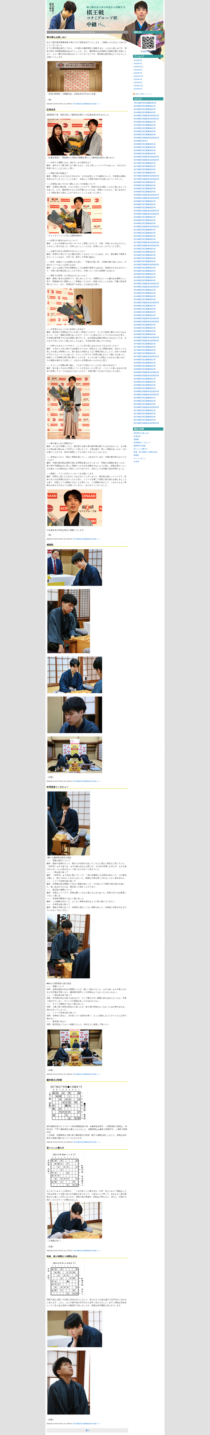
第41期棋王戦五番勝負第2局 (144, 233)
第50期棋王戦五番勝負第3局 (144, 404)
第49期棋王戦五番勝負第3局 (144, 385)
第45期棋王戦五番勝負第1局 (144, 306)
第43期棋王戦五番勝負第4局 (144, 277)
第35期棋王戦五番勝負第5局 (144, 134)
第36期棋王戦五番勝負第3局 (144, 150)
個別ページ (97, 104)
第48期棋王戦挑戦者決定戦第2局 (146, 375)
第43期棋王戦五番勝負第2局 (144, 271)
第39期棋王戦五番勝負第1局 (144, 201)
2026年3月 (138, 60)
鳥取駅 (136, 455)
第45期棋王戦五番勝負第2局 (144, 309)
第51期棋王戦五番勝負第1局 (144, 410)
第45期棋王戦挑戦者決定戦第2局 (146, 322)
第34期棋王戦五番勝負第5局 (144, 112)
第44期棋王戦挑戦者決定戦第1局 (146, 302)
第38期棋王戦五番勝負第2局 (144, 185)
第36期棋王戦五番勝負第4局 (144, 153)
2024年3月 (138, 79)
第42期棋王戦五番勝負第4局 (144, 258)
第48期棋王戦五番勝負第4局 (144, 369)
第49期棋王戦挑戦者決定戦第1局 (146, 391)
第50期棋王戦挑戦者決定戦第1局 (146, 407)
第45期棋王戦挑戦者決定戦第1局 (146, 318)
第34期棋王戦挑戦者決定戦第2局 (146, 119)
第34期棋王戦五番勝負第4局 (144, 109)
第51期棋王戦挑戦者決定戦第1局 (146, 423)
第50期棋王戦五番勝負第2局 (144, 401)
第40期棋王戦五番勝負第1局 (144, 217)
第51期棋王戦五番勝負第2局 (144, 413)
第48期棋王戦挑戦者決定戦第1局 (146, 372)
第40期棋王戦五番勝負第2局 (144, 220)
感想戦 (50, 545)
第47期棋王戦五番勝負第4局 (144, 353)
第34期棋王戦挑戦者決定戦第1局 (146, 115)
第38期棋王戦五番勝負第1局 (144, 182)
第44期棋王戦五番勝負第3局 (144, 296)
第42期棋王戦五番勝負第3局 (144, 255)
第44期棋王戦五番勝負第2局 (144, 293)
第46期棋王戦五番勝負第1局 (144, 325)
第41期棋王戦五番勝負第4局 (144, 239)
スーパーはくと (140, 458)
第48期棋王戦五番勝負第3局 (144, 366)
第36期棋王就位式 (141, 141)
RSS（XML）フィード (144, 94)
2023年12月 (138, 86)
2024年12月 (138, 76)
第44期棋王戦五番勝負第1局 (144, 290)
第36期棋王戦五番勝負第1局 (144, 144)
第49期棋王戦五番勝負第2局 (144, 382)
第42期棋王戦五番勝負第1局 (144, 249)
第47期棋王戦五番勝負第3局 (144, 350)
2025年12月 (138, 67)
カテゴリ (138, 99)
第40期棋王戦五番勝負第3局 (144, 223)
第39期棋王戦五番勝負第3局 (144, 207)
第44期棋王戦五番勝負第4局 (144, 299)
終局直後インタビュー (58, 787)
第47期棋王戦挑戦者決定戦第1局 (146, 356)
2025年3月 (138, 70)
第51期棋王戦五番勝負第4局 (144, 420)
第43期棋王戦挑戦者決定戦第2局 (146, 287)
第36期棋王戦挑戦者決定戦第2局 (146, 160)
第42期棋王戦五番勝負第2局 (144, 252)
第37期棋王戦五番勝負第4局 (144, 173)
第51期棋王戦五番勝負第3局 (144, 417)
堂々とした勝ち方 (55, 1148)
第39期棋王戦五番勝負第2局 (144, 204)
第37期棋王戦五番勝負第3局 (144, 169)
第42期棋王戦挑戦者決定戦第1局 (146, 264)
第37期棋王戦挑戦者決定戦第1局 (146, 176)
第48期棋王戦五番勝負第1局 (144, 360)
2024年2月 (138, 82)
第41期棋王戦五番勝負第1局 (144, 230)
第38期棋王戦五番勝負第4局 (144, 192)
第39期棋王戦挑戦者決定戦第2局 (146, 214)
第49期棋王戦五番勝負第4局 (144, 388)
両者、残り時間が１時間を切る (62, 1256)
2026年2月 (138, 63)
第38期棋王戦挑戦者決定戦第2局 (146, 198)
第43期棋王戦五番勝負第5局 (144, 280)
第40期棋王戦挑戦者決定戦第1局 (146, 226)
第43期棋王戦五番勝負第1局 (144, 268)
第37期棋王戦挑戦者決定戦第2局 (146, 179)
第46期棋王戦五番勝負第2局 (144, 328)
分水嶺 (136, 461)
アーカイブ (139, 56)
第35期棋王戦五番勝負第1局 (144, 122)
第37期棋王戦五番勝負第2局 (144, 166)
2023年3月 (138, 89)
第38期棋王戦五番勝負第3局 (144, 188)
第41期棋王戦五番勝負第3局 (144, 236)
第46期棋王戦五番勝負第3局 (144, 331)
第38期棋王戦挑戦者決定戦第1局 (146, 195)
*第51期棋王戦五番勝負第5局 (82, 104)
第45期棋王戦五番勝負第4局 (144, 315)
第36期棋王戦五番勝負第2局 (144, 147)
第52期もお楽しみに (57, 37)
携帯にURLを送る (149, 51)
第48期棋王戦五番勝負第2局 (144, 363)
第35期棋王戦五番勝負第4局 (144, 131)
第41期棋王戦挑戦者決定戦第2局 (146, 245)
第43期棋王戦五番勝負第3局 (144, 274)
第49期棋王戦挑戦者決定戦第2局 (146, 394)
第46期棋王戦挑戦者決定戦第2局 (146, 341)
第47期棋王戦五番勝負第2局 (144, 347)
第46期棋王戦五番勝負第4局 (144, 334)
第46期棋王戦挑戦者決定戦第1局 (146, 337)
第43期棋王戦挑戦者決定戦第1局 (146, 283)
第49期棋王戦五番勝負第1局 (144, 379)
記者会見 (51, 109)
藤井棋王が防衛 (54, 1080)
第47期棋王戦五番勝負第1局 (144, 344)
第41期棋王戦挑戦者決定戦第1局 (146, 242)
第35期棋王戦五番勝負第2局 (144, 125)
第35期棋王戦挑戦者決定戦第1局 (146, 138)
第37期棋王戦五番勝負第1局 (144, 163)
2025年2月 (138, 73)
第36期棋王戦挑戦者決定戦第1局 (146, 157)
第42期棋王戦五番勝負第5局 (144, 261)
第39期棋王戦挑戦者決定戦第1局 (146, 211)
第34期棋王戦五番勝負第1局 (144, 106)
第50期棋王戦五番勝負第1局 (144, 398)
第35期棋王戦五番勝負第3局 (144, 128)
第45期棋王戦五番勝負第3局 (144, 312)
